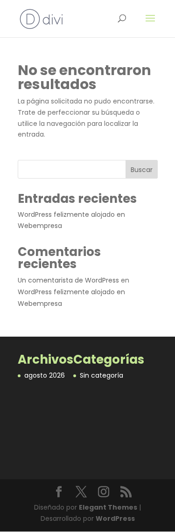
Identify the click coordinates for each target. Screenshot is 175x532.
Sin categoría (101, 375)
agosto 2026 (44, 375)
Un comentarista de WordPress (68, 280)
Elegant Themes (108, 507)
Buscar (142, 169)
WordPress (115, 518)
